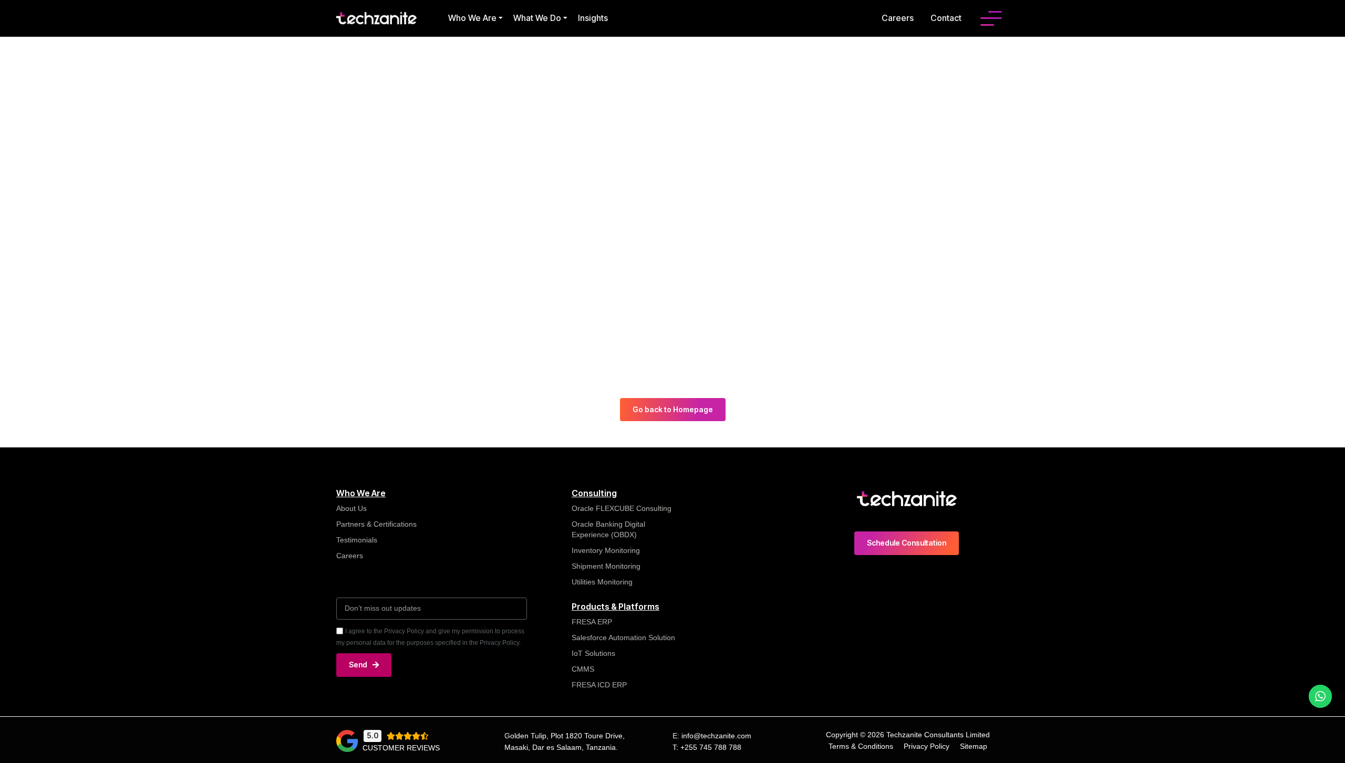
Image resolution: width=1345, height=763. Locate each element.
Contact (945, 18)
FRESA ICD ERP (599, 685)
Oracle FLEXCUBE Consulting (623, 508)
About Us (351, 508)
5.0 (372, 735)
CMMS (583, 669)
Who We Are (472, 18)
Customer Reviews (401, 748)
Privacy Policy (926, 746)
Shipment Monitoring (606, 566)
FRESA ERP (592, 622)
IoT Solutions (593, 653)
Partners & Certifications (376, 524)
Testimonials (356, 540)
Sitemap (973, 746)
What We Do (537, 18)
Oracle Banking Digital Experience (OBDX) (608, 529)
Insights (593, 18)
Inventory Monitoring (606, 550)
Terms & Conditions (861, 746)
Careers (898, 18)
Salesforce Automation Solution (623, 637)
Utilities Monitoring (602, 582)
